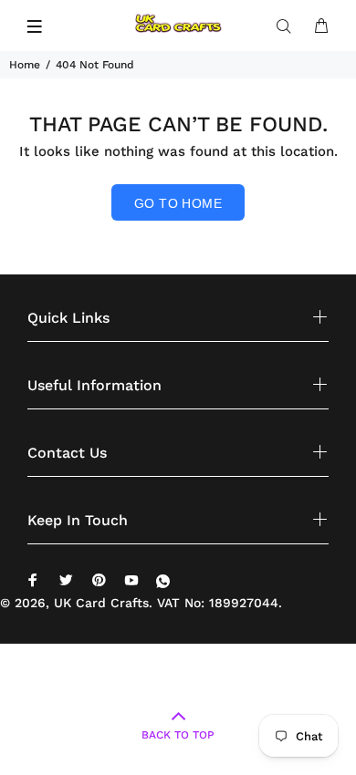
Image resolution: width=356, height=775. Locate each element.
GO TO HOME (178, 203)
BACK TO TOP (178, 734)
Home (24, 64)
